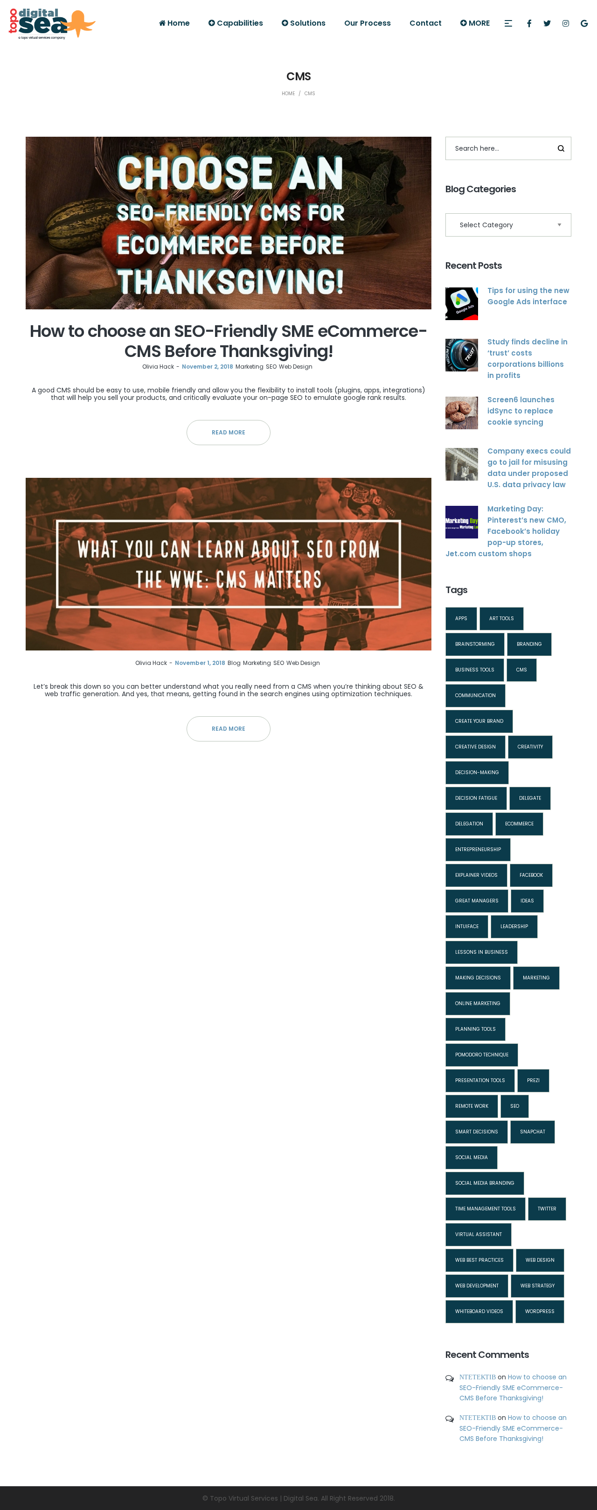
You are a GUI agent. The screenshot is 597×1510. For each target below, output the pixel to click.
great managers (477, 900)
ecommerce (519, 823)
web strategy (538, 1285)
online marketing (477, 1003)
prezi (533, 1080)
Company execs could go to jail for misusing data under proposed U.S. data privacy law (529, 467)
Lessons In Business (481, 952)
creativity (530, 746)
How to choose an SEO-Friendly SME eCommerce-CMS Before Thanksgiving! (228, 341)
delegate (530, 798)
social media (471, 1157)
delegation (469, 823)
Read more (228, 432)
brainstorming (475, 644)
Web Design (295, 367)
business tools (474, 669)
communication (475, 695)
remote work (471, 1106)
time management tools (485, 1208)
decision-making (477, 772)
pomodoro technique (481, 1054)
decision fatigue (476, 798)
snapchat (532, 1131)
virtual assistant (478, 1234)
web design (540, 1260)
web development (477, 1285)
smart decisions (476, 1131)
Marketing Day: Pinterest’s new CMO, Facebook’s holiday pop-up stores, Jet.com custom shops (505, 531)
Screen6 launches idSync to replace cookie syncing (521, 411)
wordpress (540, 1311)
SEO (271, 367)
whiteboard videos (479, 1311)
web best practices (479, 1260)
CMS (521, 669)
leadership (514, 926)
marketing (536, 977)
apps (461, 618)
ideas (527, 900)
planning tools (475, 1029)
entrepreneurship (478, 849)
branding (529, 644)
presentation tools (480, 1080)
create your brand (479, 721)
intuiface (467, 926)
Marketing (250, 367)
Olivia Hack (158, 367)
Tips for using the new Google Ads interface (528, 296)
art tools (501, 618)
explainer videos (476, 875)
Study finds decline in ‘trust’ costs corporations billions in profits (527, 358)
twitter (547, 1208)
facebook (531, 875)
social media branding (484, 1183)
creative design (475, 746)
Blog (234, 663)
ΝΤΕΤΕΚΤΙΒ (477, 1377)
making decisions (478, 977)
